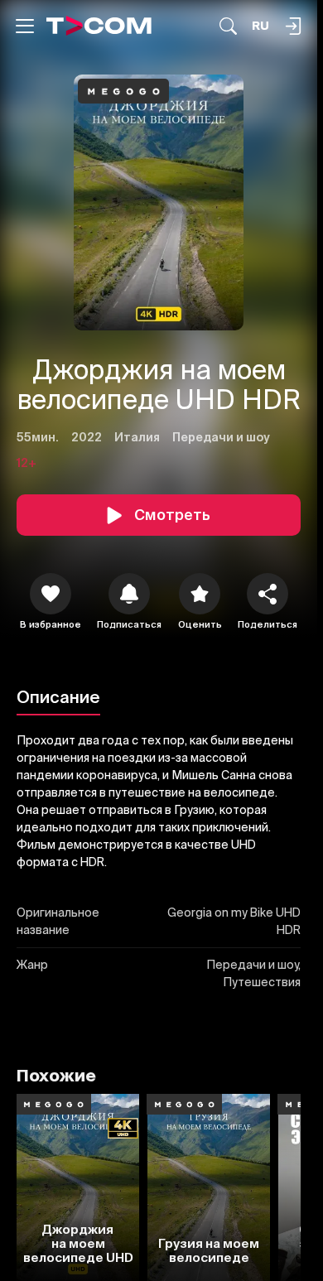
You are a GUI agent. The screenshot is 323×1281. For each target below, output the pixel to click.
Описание (58, 696)
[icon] (50, 593)
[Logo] (99, 26)
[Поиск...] (228, 26)
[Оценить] (199, 593)
